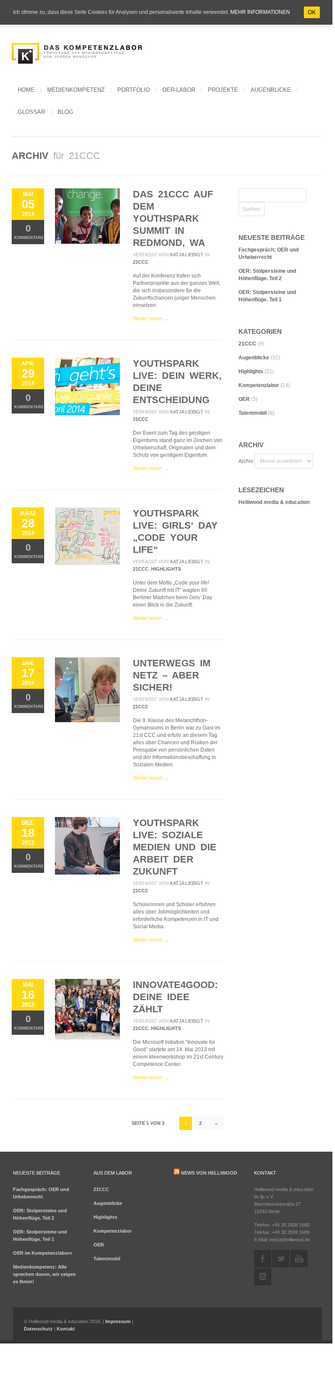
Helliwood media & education (273, 502)
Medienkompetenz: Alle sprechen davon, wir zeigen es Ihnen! (44, 1274)
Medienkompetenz (76, 90)
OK (312, 12)
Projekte (223, 90)
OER (244, 399)
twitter (281, 1258)
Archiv (245, 461)
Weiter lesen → (151, 319)
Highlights (166, 569)
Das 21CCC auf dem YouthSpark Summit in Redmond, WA (173, 218)
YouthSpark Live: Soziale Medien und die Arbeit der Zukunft (174, 847)
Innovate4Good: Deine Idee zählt (175, 996)
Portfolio (133, 90)
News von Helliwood (209, 1172)
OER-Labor (178, 90)
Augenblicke (271, 90)
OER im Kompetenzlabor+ (42, 1253)
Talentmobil (252, 413)
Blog (65, 112)
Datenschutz (38, 1328)
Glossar (31, 112)
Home (26, 90)
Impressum (118, 1321)
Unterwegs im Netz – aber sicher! (171, 675)
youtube (299, 1258)
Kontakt (66, 1328)
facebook (262, 1258)
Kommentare (29, 231)
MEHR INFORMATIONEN (260, 12)
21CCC (140, 262)
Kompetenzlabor (258, 385)
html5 (262, 1276)
